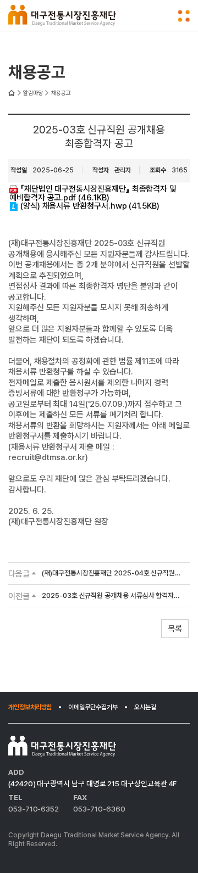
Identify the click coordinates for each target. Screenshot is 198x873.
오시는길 (145, 707)
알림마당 (33, 93)
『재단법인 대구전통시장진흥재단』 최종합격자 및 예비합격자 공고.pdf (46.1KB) (93, 193)
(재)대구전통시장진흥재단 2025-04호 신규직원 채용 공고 (108, 573)
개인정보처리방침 (30, 707)
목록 (175, 629)
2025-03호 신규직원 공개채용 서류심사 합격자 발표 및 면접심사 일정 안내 (108, 596)
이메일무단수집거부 (92, 707)
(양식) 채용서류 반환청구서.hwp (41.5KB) (90, 206)
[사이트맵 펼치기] (184, 16)
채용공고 (61, 93)
